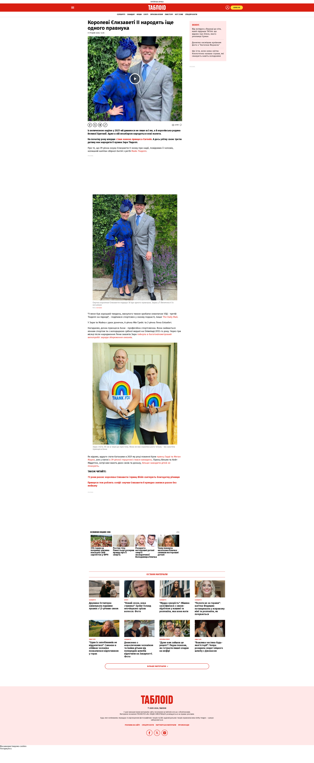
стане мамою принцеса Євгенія (134, 139)
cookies (23, 746)
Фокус (195, 25)
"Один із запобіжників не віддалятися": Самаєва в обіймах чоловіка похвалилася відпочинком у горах (104, 648)
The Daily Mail (170, 317)
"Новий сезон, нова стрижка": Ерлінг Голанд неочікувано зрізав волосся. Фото (137, 607)
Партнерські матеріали (166, 725)
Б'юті (146, 14)
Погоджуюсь (6, 748)
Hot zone (179, 14)
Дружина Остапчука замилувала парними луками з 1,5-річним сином (103, 606)
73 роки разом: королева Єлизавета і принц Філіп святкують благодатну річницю (134, 477)
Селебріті (121, 14)
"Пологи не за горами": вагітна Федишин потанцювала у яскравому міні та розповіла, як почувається (210, 609)
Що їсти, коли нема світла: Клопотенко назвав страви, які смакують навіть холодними (208, 53)
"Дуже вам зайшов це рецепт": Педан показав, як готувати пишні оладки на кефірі (174, 646)
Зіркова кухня (156, 14)
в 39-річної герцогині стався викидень (130, 459)
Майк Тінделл (138, 151)
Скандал (131, 14)
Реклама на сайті (132, 725)
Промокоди (183, 725)
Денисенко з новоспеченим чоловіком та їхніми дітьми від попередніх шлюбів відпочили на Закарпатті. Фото (138, 649)
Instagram (99, 307)
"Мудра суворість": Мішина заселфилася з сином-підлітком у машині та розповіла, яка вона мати (174, 607)
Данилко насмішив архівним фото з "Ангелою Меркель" (206, 43)
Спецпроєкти (191, 14)
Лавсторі (169, 14)
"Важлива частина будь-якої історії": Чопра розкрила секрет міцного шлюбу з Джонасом (209, 646)
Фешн (139, 14)
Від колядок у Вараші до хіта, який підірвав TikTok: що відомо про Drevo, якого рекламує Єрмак (206, 33)
